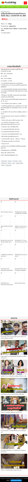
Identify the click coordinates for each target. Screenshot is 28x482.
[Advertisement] (14, 49)
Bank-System (6, 32)
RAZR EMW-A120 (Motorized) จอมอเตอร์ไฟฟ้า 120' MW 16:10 (7, 285)
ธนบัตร (20, 161)
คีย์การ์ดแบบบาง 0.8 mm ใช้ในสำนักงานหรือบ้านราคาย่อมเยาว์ (7, 242)
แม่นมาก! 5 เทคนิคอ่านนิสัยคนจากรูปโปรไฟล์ (11, 412)
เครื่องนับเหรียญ (4, 161)
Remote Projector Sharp (20, 283)
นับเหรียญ (9, 163)
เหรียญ (13, 163)
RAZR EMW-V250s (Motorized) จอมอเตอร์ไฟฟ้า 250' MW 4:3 (7, 270)
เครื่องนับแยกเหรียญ (19, 163)
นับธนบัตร (9, 161)
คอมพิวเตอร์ (17, 7)
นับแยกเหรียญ (15, 161)
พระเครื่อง (3, 7)
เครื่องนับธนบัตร (8, 165)
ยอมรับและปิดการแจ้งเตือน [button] (16, 480)
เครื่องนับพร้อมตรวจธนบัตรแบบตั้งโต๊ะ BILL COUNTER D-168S (21, 213)
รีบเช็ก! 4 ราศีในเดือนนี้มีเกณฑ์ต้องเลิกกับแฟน (11, 470)
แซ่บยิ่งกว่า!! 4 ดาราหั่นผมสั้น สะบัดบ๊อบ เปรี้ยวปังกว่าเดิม (13, 376)
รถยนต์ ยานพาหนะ (10, 7)
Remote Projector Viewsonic (7, 212)
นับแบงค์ (2, 165)
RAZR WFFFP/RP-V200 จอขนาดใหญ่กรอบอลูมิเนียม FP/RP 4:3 (21, 270)
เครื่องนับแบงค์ (3, 163)
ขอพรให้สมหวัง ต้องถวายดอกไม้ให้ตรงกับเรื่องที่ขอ (12, 394)
